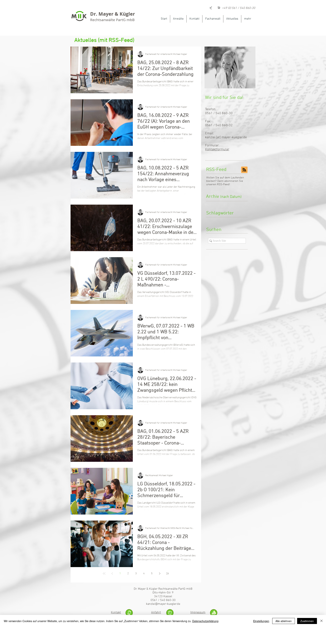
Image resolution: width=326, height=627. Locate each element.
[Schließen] (321, 621)
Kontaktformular (217, 149)
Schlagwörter (220, 213)
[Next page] (159, 573)
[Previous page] (112, 573)
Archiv (224, 197)
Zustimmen (307, 621)
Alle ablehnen (283, 621)
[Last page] (167, 573)
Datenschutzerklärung (205, 621)
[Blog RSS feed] (244, 170)
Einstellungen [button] (261, 621)
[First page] (104, 573)
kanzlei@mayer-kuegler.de (163, 604)
